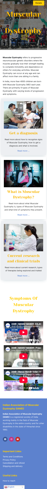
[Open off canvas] (43, 10)
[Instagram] (9, 3)
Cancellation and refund (14, 463)
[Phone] (23, 3)
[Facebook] (4, 3)
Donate (38, 3)
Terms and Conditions (13, 456)
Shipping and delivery (13, 466)
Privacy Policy (9, 460)
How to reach (9, 481)
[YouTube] (13, 3)
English (10, 487)
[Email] (18, 3)
